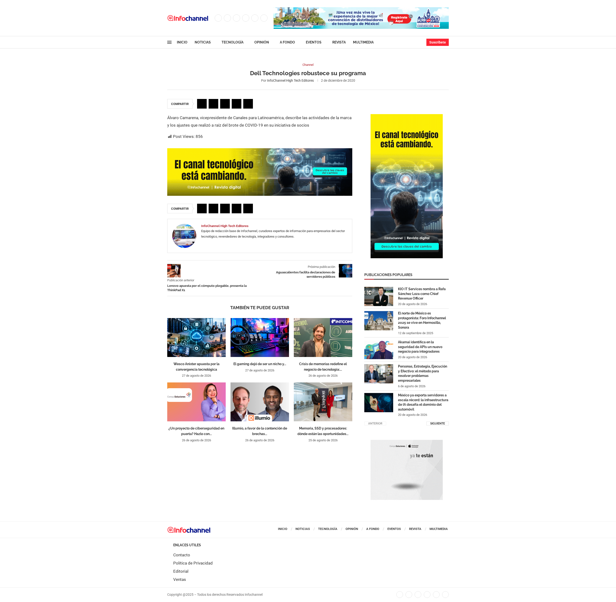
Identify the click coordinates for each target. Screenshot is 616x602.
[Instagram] (236, 18)
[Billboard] (259, 150)
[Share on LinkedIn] (225, 104)
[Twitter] (227, 18)
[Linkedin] (245, 18)
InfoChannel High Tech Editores (290, 80)
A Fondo (287, 42)
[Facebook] (218, 18)
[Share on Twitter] (213, 104)
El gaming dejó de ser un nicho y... (259, 364)
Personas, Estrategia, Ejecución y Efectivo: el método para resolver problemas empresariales (422, 373)
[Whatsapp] (264, 18)
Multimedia (363, 42)
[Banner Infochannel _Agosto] (407, 442)
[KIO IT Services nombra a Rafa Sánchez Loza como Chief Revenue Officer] (378, 296)
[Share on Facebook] (202, 104)
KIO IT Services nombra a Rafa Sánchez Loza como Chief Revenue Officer (422, 293)
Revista (339, 42)
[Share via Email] (248, 104)
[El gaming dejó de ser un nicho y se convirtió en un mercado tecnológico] (260, 337)
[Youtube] (254, 18)
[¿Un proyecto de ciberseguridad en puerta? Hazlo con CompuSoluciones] (196, 401)
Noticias (203, 42)
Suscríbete (437, 42)
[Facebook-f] (399, 594)
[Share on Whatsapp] (236, 104)
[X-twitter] (408, 594)
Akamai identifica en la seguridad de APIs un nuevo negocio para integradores (420, 346)
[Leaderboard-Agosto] (361, 9)
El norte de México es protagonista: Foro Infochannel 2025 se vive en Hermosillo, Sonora (422, 320)
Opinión (261, 42)
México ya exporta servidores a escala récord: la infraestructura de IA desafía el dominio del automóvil (423, 402)
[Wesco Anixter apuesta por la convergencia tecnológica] (196, 337)
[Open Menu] (169, 42)
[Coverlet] (407, 116)
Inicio (182, 42)
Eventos (313, 42)
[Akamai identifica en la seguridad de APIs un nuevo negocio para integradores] (378, 349)
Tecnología (233, 42)
